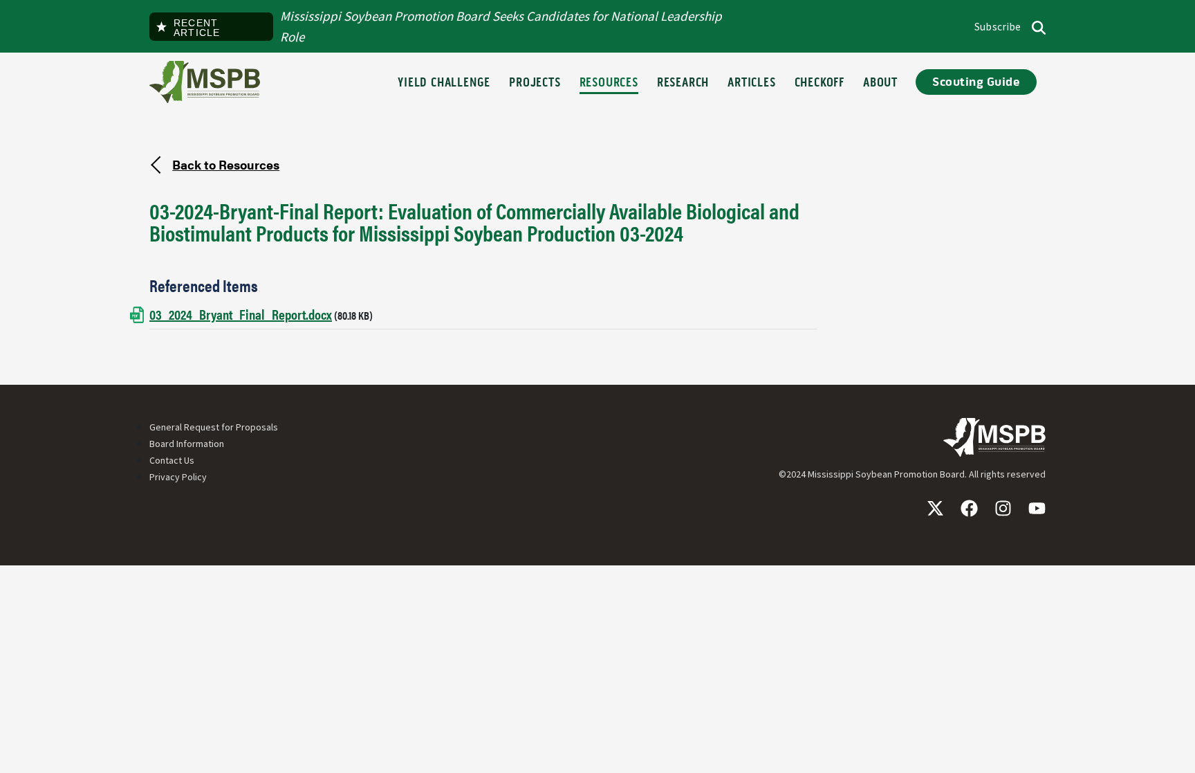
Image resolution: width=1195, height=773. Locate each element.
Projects (534, 83)
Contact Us (171, 460)
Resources (609, 83)
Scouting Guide (976, 82)
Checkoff (819, 83)
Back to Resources (225, 164)
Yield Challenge (444, 83)
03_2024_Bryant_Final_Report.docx (240, 314)
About (880, 83)
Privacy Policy (178, 477)
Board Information (186, 443)
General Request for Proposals (213, 427)
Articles (751, 83)
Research (683, 83)
